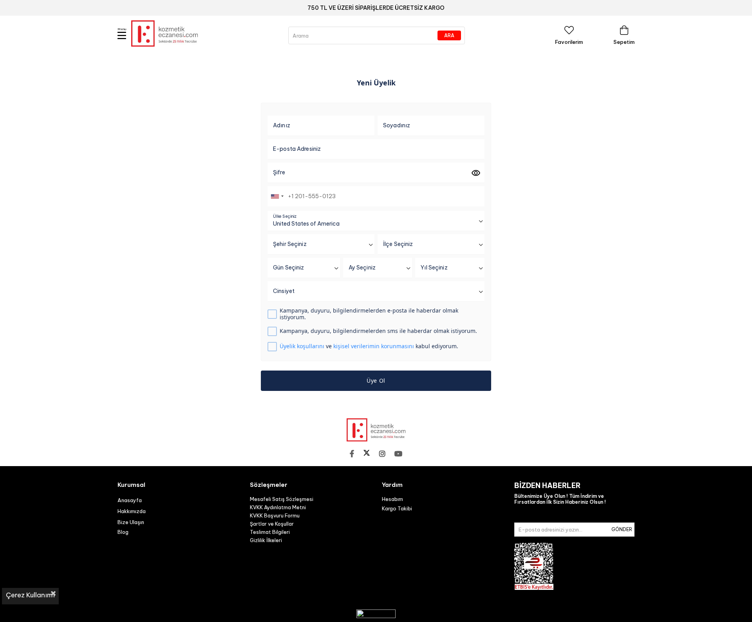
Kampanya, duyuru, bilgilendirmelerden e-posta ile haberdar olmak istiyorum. (369, 314)
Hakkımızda (132, 511)
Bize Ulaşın (131, 522)
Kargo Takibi (397, 508)
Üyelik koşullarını (302, 346)
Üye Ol (376, 380)
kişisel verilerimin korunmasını (373, 346)
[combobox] (277, 196)
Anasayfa (130, 500)
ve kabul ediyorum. (369, 346)
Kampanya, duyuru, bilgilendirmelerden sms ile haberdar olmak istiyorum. (378, 331)
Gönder (621, 529)
